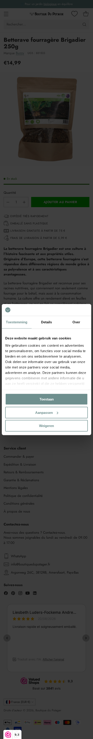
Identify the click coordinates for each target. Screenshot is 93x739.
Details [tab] (46, 322)
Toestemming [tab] (16, 322)
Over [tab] (76, 322)
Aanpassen (44, 412)
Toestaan (47, 399)
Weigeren (46, 426)
